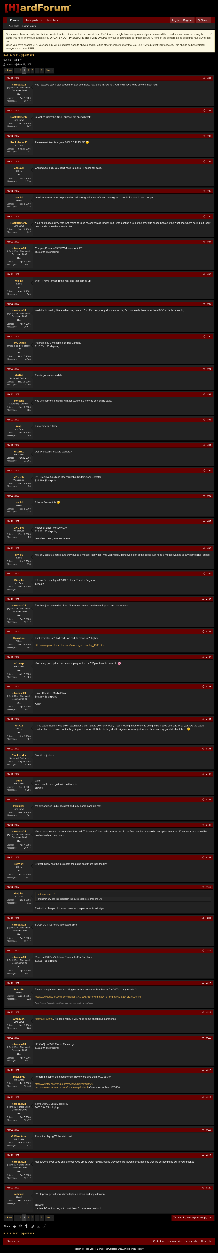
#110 (208, 887)
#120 (208, 1188)
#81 (209, 78)
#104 (208, 719)
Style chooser (13, 1241)
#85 (209, 191)
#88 (209, 274)
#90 (209, 336)
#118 (208, 1130)
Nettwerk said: (44, 894)
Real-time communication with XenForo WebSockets (119, 1249)
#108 (208, 825)
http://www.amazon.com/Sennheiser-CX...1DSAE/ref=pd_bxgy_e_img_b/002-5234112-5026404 (88, 996)
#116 (208, 1070)
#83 (209, 136)
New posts (32, 20)
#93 (209, 420)
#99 (209, 574)
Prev (9, 70)
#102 (208, 657)
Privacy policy (192, 1241)
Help (203, 1241)
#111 (209, 918)
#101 (208, 631)
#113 (208, 983)
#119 (208, 1155)
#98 (209, 548)
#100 (208, 599)
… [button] (37, 70)
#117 (208, 1097)
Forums (14, 20)
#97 (209, 521)
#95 (209, 470)
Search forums (29, 26)
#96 (209, 496)
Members (52, 20)
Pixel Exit (89, 1249)
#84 (209, 161)
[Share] (204, 78)
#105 (208, 749)
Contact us (158, 1241)
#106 (208, 774)
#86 (209, 216)
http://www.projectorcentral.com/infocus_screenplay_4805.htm (69, 645)
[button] (41, 20)
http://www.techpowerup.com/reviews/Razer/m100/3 (64, 1083)
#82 (209, 110)
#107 (208, 799)
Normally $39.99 (44, 1018)
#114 (208, 1012)
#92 (209, 394)
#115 (208, 1038)
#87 (209, 242)
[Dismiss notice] (210, 34)
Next (48, 70)
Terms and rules (174, 1241)
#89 (209, 304)
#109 (208, 857)
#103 (208, 686)
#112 (208, 951)
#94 (209, 445)
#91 (209, 369)
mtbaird (9, 64)
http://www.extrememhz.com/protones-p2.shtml (61, 1087)
